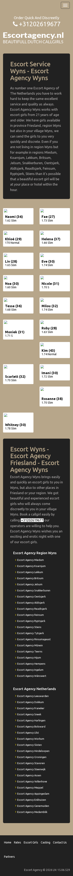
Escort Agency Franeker (30, 708)
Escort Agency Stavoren (31, 763)
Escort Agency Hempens (31, 663)
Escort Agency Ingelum (30, 669)
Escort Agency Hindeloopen (33, 750)
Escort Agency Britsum (30, 578)
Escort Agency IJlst (28, 732)
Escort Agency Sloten (29, 744)
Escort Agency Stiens (29, 627)
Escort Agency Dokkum (30, 702)
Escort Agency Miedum (30, 559)
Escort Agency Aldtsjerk (31, 602)
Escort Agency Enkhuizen (31, 799)
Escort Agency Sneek (29, 714)
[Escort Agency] (33, 37)
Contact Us (60, 842)
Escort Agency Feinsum (30, 614)
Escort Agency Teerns (29, 651)
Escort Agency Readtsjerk (32, 608)
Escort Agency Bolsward (31, 726)
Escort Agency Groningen (31, 757)
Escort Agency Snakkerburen (33, 590)
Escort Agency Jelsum (29, 584)
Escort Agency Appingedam (33, 793)
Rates (17, 842)
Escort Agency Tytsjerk (30, 633)
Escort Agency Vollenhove (32, 781)
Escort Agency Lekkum (30, 572)
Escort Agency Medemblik (32, 811)
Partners (9, 856)
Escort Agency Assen (29, 775)
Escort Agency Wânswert (31, 675)
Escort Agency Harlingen (31, 720)
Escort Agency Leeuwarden (33, 696)
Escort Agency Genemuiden (33, 805)
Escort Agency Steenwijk (31, 769)
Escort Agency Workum (30, 738)
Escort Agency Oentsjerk (31, 596)
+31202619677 (39, 23)
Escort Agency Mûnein (30, 645)
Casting (45, 842)
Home (7, 842)
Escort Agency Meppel (30, 787)
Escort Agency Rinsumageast (34, 639)
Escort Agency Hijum (29, 657)
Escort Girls (31, 842)
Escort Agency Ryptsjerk (31, 620)
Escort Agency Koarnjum (31, 566)
